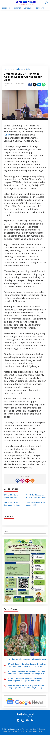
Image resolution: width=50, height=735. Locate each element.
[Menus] (4, 3)
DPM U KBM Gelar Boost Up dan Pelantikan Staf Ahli (12, 496)
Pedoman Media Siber (34, 731)
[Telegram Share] (39, 84)
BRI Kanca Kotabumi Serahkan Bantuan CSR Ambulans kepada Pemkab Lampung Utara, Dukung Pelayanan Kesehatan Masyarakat (26, 672)
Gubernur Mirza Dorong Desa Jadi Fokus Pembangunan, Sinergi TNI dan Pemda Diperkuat (25, 679)
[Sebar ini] (30, 84)
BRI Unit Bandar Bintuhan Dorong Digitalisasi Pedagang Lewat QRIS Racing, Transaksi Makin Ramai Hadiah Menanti (27, 665)
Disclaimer (6, 731)
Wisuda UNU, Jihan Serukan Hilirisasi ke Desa (27, 659)
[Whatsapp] (44, 84)
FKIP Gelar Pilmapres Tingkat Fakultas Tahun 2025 (36, 496)
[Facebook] (18, 481)
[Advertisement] (25, 38)
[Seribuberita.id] (26, 3)
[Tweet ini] (35, 84)
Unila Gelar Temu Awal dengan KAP (35, 504)
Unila (5, 85)
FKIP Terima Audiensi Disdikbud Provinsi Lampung (12, 504)
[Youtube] (27, 481)
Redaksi (42, 729)
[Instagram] (22, 481)
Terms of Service (29, 729)
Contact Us (17, 731)
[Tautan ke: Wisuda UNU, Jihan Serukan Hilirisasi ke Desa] (25, 635)
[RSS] (32, 481)
